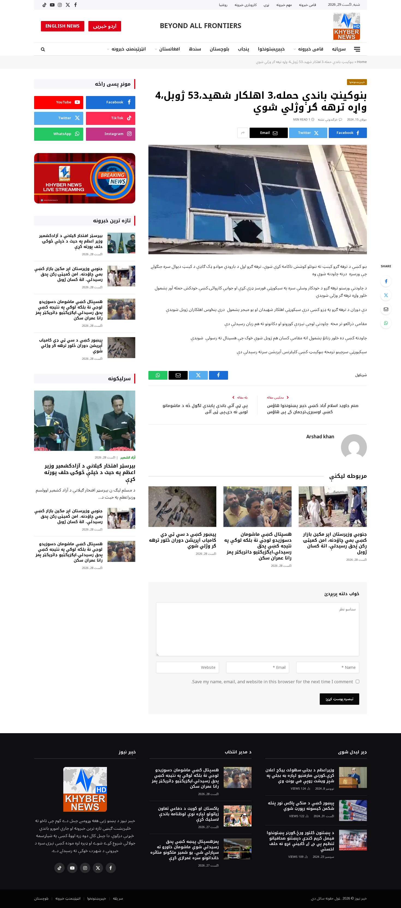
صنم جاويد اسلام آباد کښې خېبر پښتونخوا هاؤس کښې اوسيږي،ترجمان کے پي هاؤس (312, 409)
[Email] (386, 309)
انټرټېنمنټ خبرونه (129, 49)
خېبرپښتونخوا (271, 49)
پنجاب (243, 49)
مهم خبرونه (284, 5)
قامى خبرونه (307, 5)
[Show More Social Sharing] (242, 133)
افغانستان (169, 49)
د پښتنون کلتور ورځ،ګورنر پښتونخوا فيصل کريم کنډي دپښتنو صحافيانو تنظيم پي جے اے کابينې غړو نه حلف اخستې (300, 841)
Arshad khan (320, 437)
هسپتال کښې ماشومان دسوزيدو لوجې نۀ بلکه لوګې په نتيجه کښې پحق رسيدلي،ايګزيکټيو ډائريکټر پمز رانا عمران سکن (258, 546)
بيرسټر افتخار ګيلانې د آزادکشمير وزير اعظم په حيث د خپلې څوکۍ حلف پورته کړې (71, 241)
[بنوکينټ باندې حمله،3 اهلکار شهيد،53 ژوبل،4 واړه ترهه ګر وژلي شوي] (257, 199)
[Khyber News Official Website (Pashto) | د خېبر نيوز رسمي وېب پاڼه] (346, 26)
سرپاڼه (339, 49)
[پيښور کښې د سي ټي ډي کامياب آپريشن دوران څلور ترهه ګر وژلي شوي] (182, 506)
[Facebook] (386, 281)
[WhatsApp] (386, 322)
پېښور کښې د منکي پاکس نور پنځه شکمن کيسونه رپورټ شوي (301, 806)
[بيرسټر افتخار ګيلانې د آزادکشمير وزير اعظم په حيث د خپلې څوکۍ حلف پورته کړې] (121, 243)
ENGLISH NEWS (63, 26)
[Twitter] (386, 295)
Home (362, 62)
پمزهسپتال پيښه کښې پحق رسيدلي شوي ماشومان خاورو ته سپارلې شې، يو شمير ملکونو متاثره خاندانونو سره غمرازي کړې (184, 850)
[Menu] (357, 49)
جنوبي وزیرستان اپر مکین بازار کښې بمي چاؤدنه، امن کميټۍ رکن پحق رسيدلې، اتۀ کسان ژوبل (335, 543)
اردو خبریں (105, 26)
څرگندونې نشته (328, 119)
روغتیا (223, 5)
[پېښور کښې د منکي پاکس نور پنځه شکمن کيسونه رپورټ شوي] (353, 810)
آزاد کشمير (127, 457)
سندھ (195, 49)
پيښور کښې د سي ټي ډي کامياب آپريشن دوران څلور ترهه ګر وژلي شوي (182, 540)
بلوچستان (219, 49)
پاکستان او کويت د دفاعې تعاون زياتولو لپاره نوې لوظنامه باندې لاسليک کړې (188, 814)
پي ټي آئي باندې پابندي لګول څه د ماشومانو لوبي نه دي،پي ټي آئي (205, 409)
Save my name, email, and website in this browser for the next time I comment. (272, 682)
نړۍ (266, 5)
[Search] (43, 49)
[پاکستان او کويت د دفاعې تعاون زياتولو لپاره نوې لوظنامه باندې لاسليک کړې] (238, 815)
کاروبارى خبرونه (246, 5)
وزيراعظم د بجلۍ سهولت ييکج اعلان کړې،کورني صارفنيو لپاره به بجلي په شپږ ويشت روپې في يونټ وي (299, 776)
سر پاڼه (118, 898)
